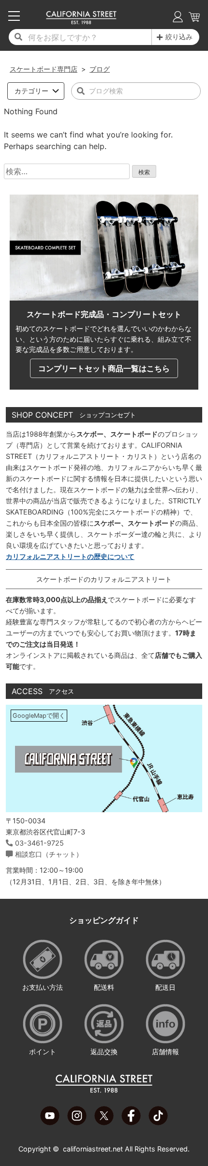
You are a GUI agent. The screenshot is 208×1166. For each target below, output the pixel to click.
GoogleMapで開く (39, 715)
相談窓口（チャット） (49, 854)
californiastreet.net (93, 1149)
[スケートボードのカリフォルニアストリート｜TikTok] (158, 1122)
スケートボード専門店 (43, 69)
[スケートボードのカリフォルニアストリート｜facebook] (131, 1122)
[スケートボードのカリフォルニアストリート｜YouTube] (49, 1122)
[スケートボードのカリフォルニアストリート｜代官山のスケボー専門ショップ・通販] (81, 22)
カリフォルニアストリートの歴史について (70, 556)
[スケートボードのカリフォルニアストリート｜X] (104, 1122)
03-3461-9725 (39, 843)
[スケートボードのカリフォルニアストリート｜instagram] (77, 1122)
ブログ (99, 69)
